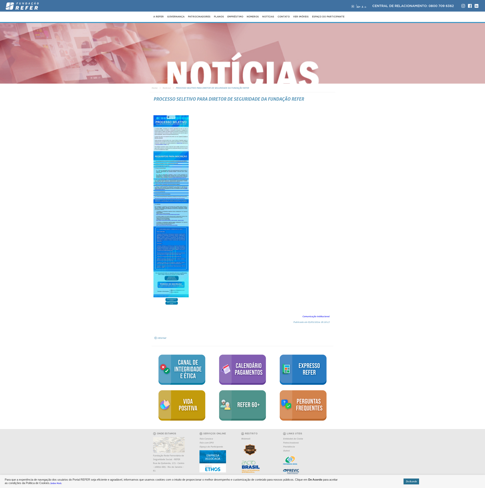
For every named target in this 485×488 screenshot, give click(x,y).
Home (154, 87)
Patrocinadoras (291, 442)
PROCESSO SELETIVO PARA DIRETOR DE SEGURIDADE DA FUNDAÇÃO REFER (212, 87)
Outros (286, 450)
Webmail (245, 438)
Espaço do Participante (211, 446)
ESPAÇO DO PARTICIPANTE (328, 17)
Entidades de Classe (293, 438)
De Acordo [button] (411, 481)
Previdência (289, 446)
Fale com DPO (206, 442)
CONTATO (284, 17)
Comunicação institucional (316, 316)
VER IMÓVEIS (301, 17)
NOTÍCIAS (268, 17)
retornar (161, 337)
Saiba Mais (55, 483)
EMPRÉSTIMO (235, 17)
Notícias (167, 87)
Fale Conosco (206, 438)
